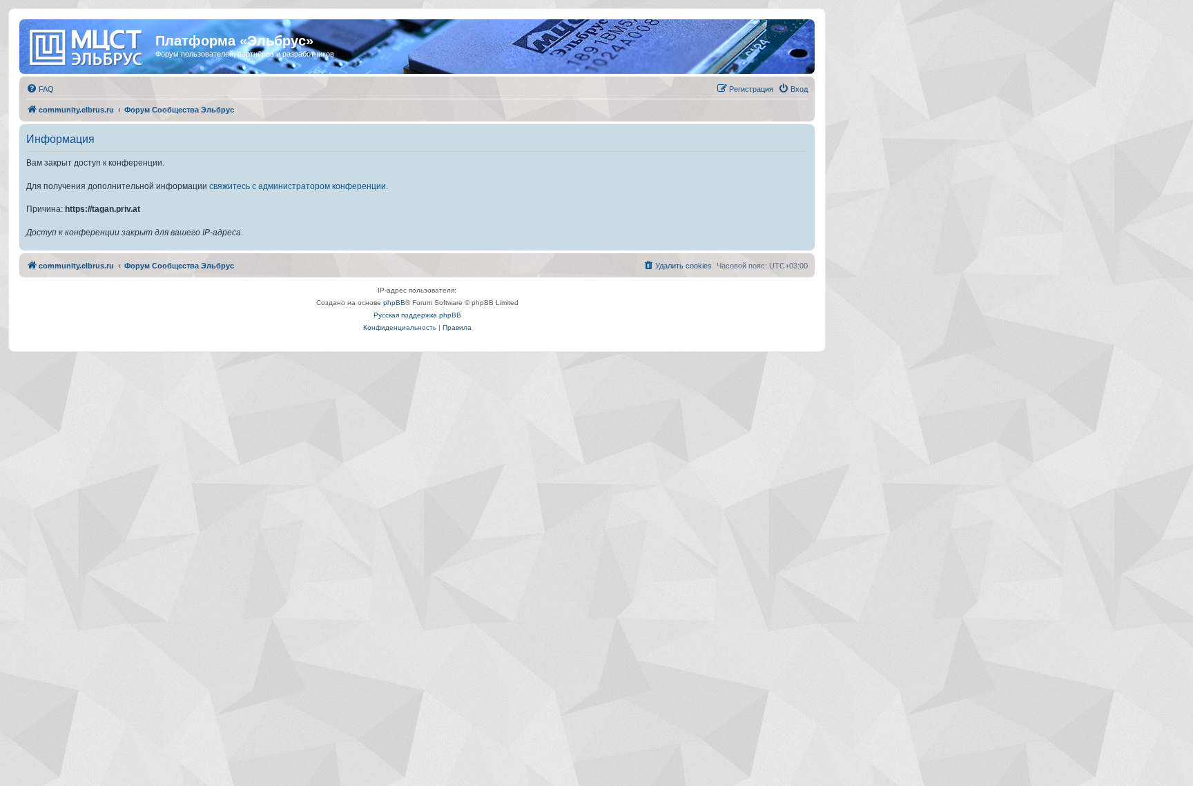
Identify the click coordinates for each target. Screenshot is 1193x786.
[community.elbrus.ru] (89, 45)
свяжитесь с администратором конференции (297, 186)
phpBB (394, 302)
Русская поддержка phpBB (417, 315)
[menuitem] (40, 89)
